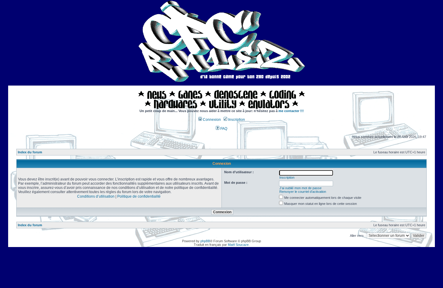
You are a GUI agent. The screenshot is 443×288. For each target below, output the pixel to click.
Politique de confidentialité (139, 196)
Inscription (236, 119)
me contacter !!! (291, 111)
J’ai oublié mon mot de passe (300, 188)
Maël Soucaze (238, 244)
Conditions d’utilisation (96, 196)
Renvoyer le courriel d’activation (302, 191)
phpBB (205, 241)
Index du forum (30, 152)
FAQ (223, 129)
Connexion (211, 119)
